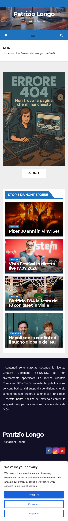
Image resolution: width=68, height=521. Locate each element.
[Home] (6, 35)
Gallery (14, 227)
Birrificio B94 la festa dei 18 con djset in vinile (33, 303)
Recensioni (15, 333)
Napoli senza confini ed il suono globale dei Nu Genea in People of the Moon (32, 344)
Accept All (34, 494)
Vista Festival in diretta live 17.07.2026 (32, 266)
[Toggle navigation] (33, 35)
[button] (61, 35)
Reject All (34, 513)
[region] (34, 491)
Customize (34, 504)
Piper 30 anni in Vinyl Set (34, 231)
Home (6, 53)
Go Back (34, 173)
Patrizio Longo (33, 14)
